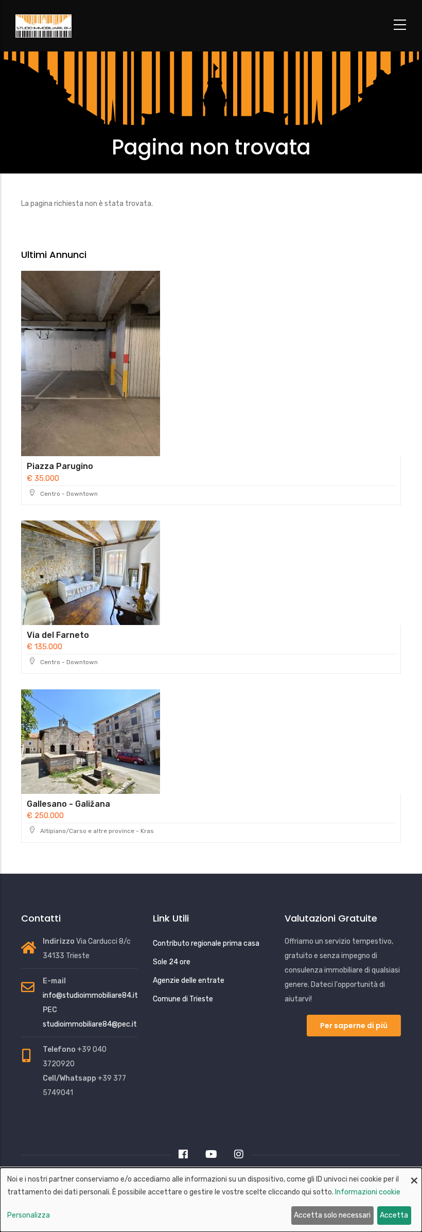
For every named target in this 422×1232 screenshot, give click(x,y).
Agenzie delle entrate (188, 980)
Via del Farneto (58, 635)
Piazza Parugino (60, 466)
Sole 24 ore (171, 962)
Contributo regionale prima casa (206, 943)
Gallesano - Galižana (68, 804)
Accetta (394, 1215)
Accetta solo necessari (332, 1215)
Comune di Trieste (183, 999)
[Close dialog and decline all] (414, 1174)
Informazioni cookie (367, 1192)
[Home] (69, 26)
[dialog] (211, 1200)
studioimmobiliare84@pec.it (90, 1024)
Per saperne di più (354, 1025)
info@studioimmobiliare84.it (90, 995)
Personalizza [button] (28, 1215)
